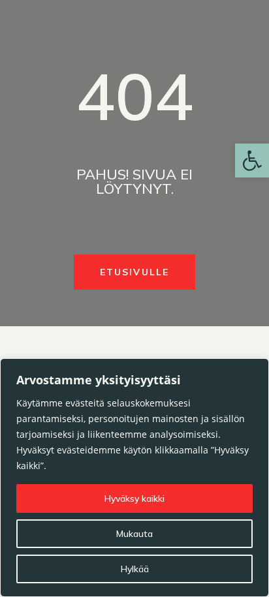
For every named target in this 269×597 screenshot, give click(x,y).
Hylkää (135, 569)
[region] (134, 477)
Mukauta (134, 534)
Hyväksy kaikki (134, 498)
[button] (252, 160)
